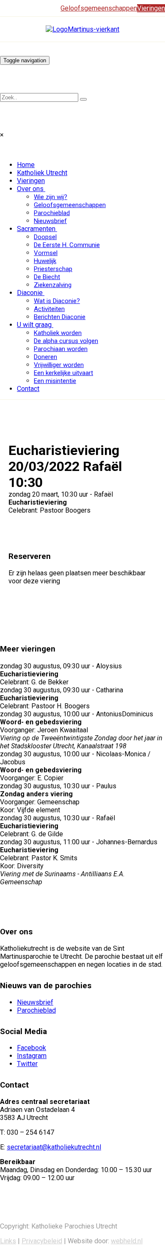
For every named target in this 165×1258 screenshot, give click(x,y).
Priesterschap (53, 269)
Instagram (32, 1056)
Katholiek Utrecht (42, 173)
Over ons (30, 189)
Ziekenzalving (53, 285)
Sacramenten (36, 229)
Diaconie (30, 293)
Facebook (31, 1048)
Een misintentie (55, 381)
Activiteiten (49, 309)
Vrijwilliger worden (59, 365)
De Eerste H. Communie (67, 245)
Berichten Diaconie (59, 317)
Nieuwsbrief (50, 221)
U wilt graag (34, 325)
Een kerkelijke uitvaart (63, 373)
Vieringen (31, 181)
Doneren (45, 357)
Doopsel (45, 237)
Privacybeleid (42, 1241)
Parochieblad (52, 213)
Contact (28, 389)
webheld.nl (127, 1241)
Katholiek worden (58, 333)
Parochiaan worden (61, 349)
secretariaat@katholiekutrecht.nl (54, 1147)
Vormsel (46, 253)
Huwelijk (45, 261)
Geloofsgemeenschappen (70, 205)
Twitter (27, 1064)
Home (26, 165)
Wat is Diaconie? (57, 301)
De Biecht (47, 277)
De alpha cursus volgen (66, 341)
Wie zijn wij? (50, 197)
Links (8, 1241)
